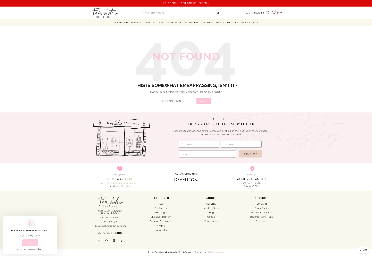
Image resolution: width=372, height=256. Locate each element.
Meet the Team (211, 208)
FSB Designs (160, 212)
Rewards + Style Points (261, 217)
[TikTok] (122, 241)
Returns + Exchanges (160, 221)
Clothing (158, 23)
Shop (147, 23)
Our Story (211, 204)
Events (220, 23)
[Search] (218, 13)
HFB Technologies (215, 252)
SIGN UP (250, 153)
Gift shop (207, 23)
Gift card (232, 23)
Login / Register (255, 13)
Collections (174, 23)
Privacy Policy (161, 230)
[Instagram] (99, 241)
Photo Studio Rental (261, 212)
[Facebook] (106, 241)
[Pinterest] (114, 241)
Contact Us (161, 208)
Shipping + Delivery (161, 217)
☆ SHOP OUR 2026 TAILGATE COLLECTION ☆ (186, 3)
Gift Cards (262, 204)
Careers (211, 217)
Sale (255, 23)
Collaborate (261, 221)
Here (129, 179)
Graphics (136, 23)
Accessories (192, 23)
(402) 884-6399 (123, 186)
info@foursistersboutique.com (124, 183)
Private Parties (262, 208)
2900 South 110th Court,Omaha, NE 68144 (110, 212)
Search (204, 101)
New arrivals (121, 23)
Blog (211, 212)
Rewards (246, 23)
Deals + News (211, 221)
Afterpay (160, 225)
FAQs (160, 204)
